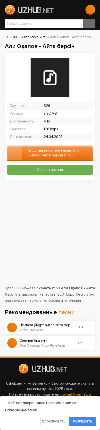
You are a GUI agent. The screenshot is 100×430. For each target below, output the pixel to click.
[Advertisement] (50, 235)
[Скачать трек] (89, 327)
